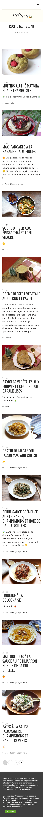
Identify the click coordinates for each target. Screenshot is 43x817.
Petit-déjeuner (11, 184)
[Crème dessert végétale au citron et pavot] (21, 269)
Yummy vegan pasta (18, 467)
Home (17, 33)
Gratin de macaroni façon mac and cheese (20, 453)
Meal (7, 249)
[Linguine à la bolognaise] (21, 571)
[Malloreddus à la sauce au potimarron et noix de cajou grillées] (21, 632)
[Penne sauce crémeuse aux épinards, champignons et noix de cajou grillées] (21, 487)
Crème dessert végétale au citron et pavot (21, 296)
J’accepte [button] (10, 811)
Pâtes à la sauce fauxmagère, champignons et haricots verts (15, 733)
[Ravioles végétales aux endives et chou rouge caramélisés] (21, 357)
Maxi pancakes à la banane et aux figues (19, 149)
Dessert (8, 103)
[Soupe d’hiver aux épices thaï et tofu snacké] (21, 203)
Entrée (8, 406)
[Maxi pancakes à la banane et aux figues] (21, 122)
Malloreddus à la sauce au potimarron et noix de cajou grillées (19, 663)
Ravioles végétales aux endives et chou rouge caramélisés (20, 386)
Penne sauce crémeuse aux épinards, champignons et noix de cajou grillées (21, 518)
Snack (14, 103)
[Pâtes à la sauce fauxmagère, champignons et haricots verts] (21, 702)
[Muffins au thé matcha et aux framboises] (21, 61)
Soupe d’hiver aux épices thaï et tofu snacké (17, 232)
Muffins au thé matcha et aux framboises (20, 88)
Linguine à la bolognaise (12, 597)
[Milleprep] (21, 15)
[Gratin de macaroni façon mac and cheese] (21, 426)
